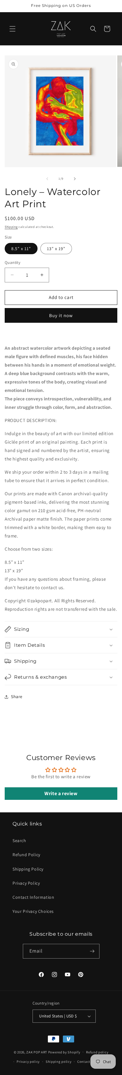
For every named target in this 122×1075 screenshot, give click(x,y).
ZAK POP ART (36, 1052)
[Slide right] (75, 179)
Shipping (11, 227)
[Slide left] (47, 179)
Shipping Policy (28, 869)
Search (19, 840)
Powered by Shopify (64, 1052)
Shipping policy (59, 1061)
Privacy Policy (26, 883)
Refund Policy (26, 854)
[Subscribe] (92, 951)
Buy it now (61, 315)
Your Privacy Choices (33, 911)
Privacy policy (28, 1061)
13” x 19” (56, 248)
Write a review (60, 793)
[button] (12, 29)
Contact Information (33, 897)
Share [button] (17, 696)
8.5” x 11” (21, 248)
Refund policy (97, 1052)
